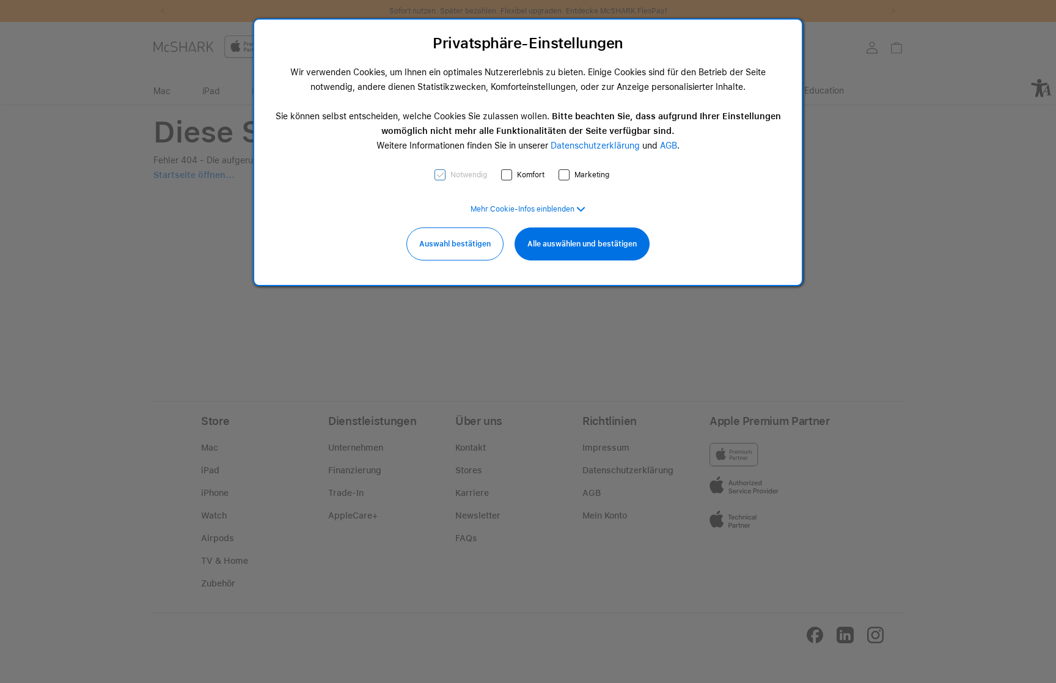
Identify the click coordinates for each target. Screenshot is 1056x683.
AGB (668, 145)
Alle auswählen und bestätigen (582, 244)
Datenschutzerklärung (595, 145)
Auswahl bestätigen (455, 244)
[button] (528, 209)
